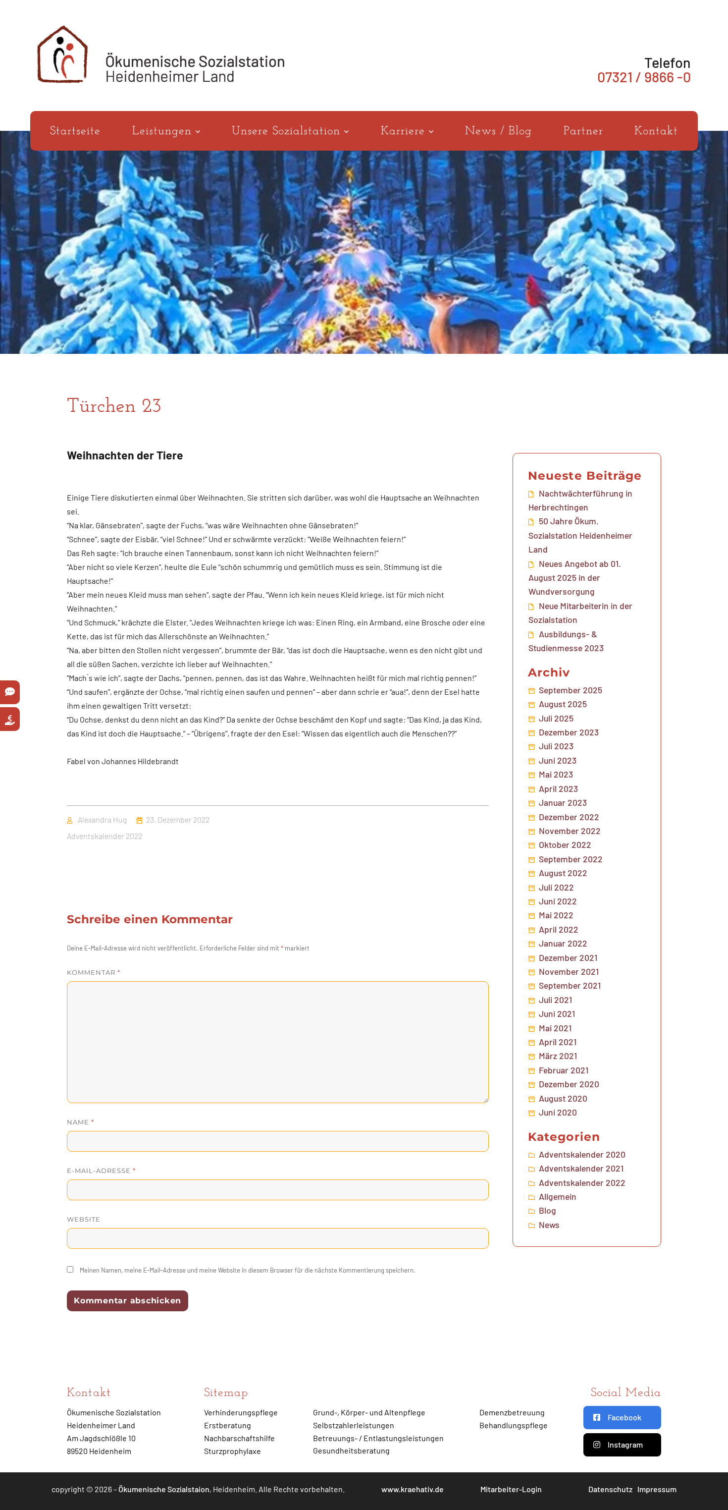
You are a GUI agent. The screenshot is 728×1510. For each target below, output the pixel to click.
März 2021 (558, 1055)
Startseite (75, 131)
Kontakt (656, 131)
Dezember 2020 (569, 1083)
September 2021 (570, 985)
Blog (547, 1210)
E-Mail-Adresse (101, 1170)
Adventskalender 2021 (581, 1168)
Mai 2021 (555, 1027)
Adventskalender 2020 (582, 1154)
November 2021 (569, 971)
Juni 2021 (557, 1013)
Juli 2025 (556, 718)
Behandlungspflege (513, 1425)
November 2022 (570, 830)
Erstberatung (227, 1425)
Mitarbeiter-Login (511, 1489)
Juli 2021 (555, 999)
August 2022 (563, 872)
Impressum (656, 1489)
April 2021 (557, 1041)
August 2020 (563, 1098)
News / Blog (498, 131)
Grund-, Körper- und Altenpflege (369, 1412)
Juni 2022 (558, 900)
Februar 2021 (563, 1069)
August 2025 (563, 703)
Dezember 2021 (568, 957)
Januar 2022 (563, 943)
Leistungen (164, 131)
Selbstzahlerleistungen (353, 1425)
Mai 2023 (556, 774)
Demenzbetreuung (512, 1412)
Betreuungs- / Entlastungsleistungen (378, 1438)
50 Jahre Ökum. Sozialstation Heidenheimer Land (580, 535)
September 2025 (570, 689)
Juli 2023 (556, 745)
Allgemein (557, 1196)
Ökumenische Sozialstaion (163, 1489)
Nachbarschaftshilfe (239, 1438)
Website (84, 1219)
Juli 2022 (556, 887)
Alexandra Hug (102, 819)
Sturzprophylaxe (232, 1450)
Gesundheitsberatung (351, 1450)
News (549, 1224)
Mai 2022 (556, 914)
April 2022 (558, 929)
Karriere (405, 131)
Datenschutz (610, 1489)
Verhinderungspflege (241, 1412)
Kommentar (93, 972)
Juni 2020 (558, 1112)
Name (80, 1122)
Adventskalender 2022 (104, 835)
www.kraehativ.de (412, 1489)
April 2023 (558, 788)
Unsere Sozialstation (288, 131)
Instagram (625, 1444)
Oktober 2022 (565, 844)
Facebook (624, 1417)
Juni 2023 (557, 760)
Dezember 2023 (569, 732)
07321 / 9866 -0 (644, 76)
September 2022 (571, 858)
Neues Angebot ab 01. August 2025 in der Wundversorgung (574, 577)
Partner (583, 131)
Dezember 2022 (569, 816)
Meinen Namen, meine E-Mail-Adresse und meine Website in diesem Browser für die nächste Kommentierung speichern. (248, 1270)
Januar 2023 (563, 802)
